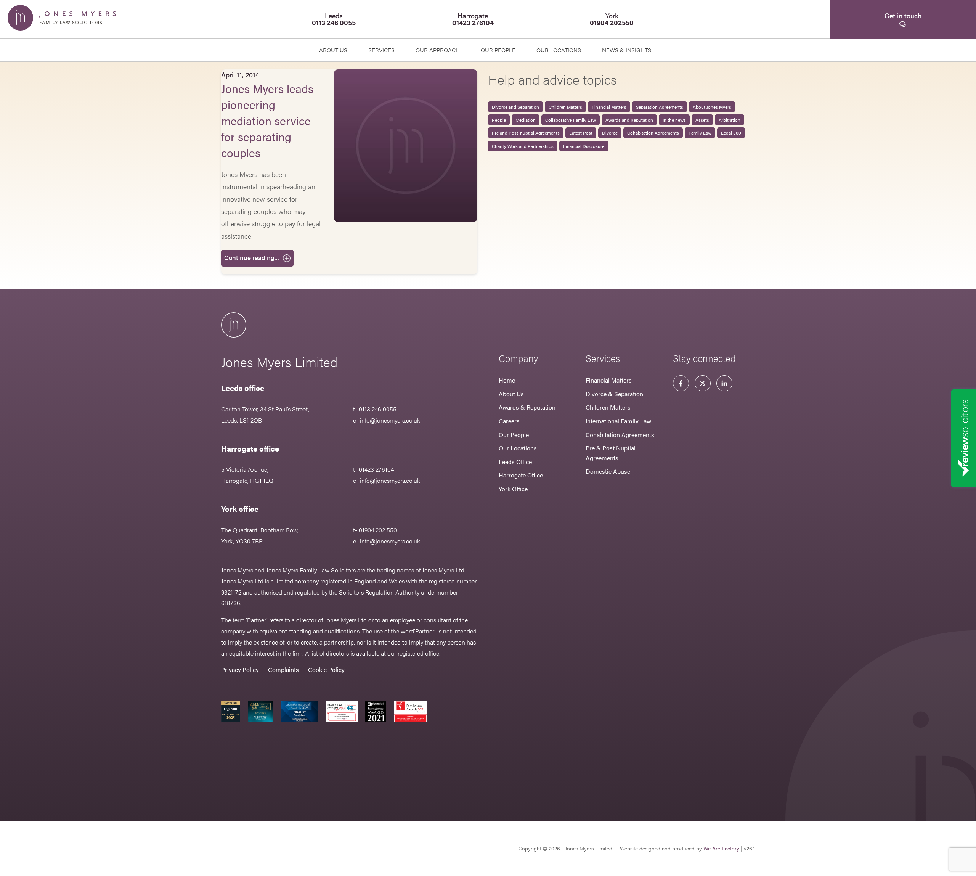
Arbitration (729, 119)
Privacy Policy (240, 669)
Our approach (438, 50)
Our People (514, 434)
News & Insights (626, 50)
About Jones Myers (712, 106)
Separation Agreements (659, 106)
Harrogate (473, 19)
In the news (674, 119)
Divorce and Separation (515, 106)
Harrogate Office (521, 475)
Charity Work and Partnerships (523, 146)
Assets (702, 119)
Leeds (334, 19)
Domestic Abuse (608, 471)
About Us (333, 50)
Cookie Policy (326, 669)
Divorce (610, 132)
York (612, 19)
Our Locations (518, 448)
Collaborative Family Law (570, 119)
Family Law (700, 132)
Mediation (525, 119)
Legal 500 (731, 132)
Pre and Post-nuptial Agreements (526, 132)
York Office (513, 488)
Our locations (558, 50)
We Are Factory (721, 848)
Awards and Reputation (629, 119)
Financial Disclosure (583, 146)
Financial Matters (609, 106)
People (499, 119)
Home (507, 380)
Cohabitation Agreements (653, 132)
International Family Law (618, 420)
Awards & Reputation (527, 407)
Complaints (283, 669)
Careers (509, 420)
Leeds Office (515, 461)
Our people (498, 50)
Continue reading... (251, 257)
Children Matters (565, 106)
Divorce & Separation (614, 393)
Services (381, 50)
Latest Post (580, 132)
